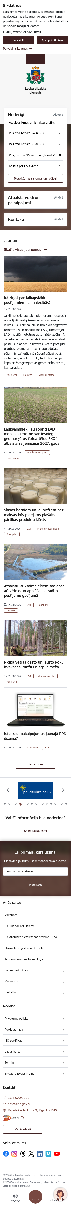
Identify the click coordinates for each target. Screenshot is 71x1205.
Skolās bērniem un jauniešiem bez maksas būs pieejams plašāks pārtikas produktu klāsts (34, 515)
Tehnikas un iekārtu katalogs (24, 959)
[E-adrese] (11, 1117)
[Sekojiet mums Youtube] (57, 1153)
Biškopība (12, 534)
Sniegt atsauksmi (35, 831)
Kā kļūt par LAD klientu (20, 926)
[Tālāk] (63, 790)
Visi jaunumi (35, 764)
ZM (29, 528)
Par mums (11, 981)
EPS (47, 747)
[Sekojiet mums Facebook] (6, 1154)
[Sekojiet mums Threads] (23, 1154)
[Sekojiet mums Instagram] (14, 1154)
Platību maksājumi (37, 452)
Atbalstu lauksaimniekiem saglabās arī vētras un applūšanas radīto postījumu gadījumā (34, 591)
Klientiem (32, 747)
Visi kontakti (23, 1129)
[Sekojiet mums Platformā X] (31, 1154)
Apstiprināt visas (52, 40)
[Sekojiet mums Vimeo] (48, 1154)
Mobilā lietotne (47, 374)
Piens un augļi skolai (48, 528)
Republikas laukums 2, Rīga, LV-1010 (32, 1110)
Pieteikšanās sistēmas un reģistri (35, 178)
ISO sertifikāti (13, 1040)
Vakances (11, 915)
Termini (9, 1062)
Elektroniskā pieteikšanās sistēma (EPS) (31, 937)
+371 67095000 (18, 1098)
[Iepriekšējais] (8, 790)
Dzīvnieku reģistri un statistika (24, 948)
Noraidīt (18, 40)
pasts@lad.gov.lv (19, 1104)
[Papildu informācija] (22, 1117)
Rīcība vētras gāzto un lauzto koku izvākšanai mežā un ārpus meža (34, 664)
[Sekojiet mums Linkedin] (40, 1154)
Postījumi (12, 374)
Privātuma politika (16, 1018)
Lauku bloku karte (17, 970)
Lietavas (27, 374)
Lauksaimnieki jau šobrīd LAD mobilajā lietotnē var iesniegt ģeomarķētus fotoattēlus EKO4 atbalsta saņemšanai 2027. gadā (31, 436)
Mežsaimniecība (46, 676)
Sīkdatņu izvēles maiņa (20, 1073)
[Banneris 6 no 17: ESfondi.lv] (35, 790)
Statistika (11, 992)
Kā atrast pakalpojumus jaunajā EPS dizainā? (35, 736)
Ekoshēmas (13, 458)
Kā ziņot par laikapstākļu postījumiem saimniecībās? (27, 300)
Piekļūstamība (14, 1029)
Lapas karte (12, 1051)
